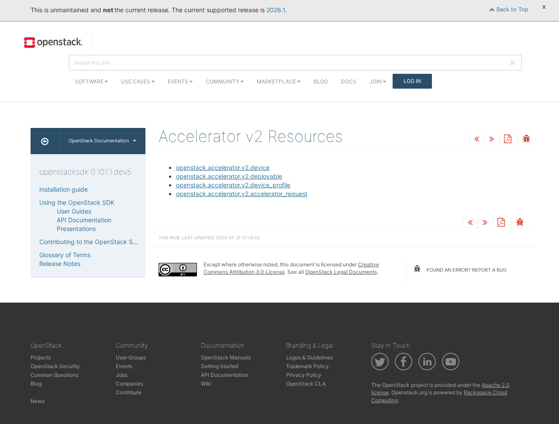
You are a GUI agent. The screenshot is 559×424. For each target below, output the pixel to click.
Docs (348, 81)
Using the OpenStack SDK (76, 202)
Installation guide (63, 189)
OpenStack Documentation (99, 141)
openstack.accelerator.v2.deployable (229, 176)
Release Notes (59, 263)
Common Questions (54, 375)
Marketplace (277, 81)
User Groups (131, 357)
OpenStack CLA (306, 383)
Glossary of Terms (64, 255)
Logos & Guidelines (309, 357)
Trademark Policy (307, 366)
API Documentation (84, 220)
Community (223, 81)
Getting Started (219, 366)
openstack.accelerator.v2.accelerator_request (241, 193)
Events (179, 81)
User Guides (74, 211)
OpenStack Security (55, 366)
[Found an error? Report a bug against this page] (526, 139)
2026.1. (276, 10)
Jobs (122, 375)
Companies (129, 383)
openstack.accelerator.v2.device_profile (233, 185)
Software (90, 81)
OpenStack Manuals (226, 357)
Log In (412, 81)
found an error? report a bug (466, 270)
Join (376, 81)
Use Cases (136, 81)
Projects (41, 357)
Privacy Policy (303, 375)
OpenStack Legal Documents (341, 272)
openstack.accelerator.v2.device (222, 167)
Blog (321, 81)
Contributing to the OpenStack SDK (90, 241)
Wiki (206, 383)
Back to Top (511, 9)
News (38, 401)
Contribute (128, 392)
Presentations (76, 228)
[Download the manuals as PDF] (507, 139)
